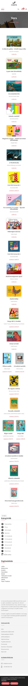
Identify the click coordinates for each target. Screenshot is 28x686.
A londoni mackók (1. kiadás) (14, 456)
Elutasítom (14, 683)
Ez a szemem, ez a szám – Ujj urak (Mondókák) (14, 208)
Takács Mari (14, 503)
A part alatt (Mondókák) (13, 71)
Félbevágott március (14, 231)
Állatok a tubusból (14, 478)
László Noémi (14, 413)
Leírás (3, 566)
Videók (3, 579)
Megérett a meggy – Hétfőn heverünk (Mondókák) (14, 139)
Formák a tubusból (14, 411)
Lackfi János (6, 436)
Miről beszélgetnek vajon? (14, 276)
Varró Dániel (21, 323)
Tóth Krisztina (14, 323)
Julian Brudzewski (14, 211)
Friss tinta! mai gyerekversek (14, 501)
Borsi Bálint (20, 436)
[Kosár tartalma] (22, 9)
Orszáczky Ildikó (14, 187)
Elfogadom (5, 683)
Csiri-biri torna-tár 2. (14, 254)
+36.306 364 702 (8, 666)
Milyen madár (7, 366)
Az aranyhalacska (14, 94)
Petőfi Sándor (14, 301)
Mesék (3, 574)
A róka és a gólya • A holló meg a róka (14, 49)
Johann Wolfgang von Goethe (14, 165)
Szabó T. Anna (7, 323)
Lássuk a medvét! (14, 116)
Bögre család (8, 433)
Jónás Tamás (7, 413)
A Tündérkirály (14, 162)
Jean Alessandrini (14, 118)
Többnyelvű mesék (6, 575)
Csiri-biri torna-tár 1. (14, 185)
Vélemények (4, 577)
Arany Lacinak (14, 344)
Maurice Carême (14, 279)
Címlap (12, 22)
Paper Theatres (5, 581)
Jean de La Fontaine (14, 51)
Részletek (3, 680)
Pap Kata (11, 436)
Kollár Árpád (14, 234)
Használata (4, 572)
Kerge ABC (20, 433)
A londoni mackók (19, 366)
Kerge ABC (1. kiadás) (14, 321)
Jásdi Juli (14, 74)
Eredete (3, 570)
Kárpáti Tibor (14, 142)
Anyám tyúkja (14, 299)
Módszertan (4, 568)
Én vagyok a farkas (14, 388)
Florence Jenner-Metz (14, 96)
